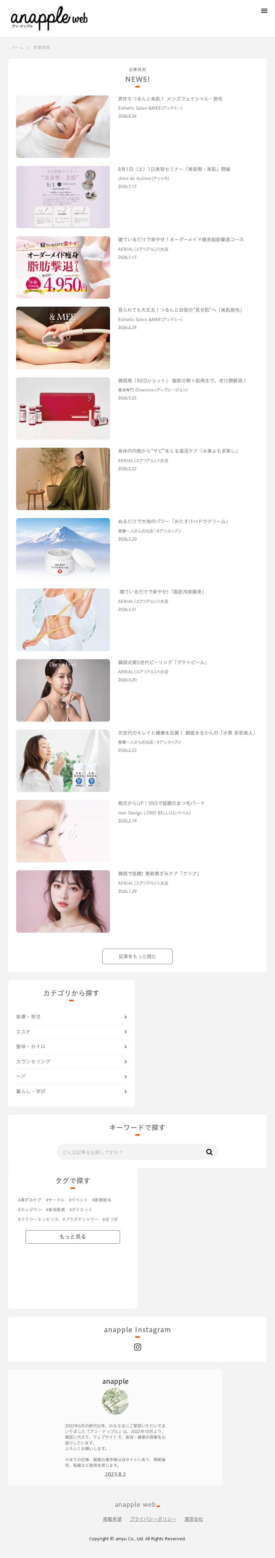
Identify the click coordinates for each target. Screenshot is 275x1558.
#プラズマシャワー (81, 1219)
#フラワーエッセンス (38, 1219)
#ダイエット (81, 1209)
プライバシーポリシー (153, 1519)
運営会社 (193, 1519)
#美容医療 (55, 1209)
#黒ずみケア (30, 1200)
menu (264, 11)
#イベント (78, 1200)
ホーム (17, 47)
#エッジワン (30, 1209)
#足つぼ (110, 1219)
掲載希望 (112, 1519)
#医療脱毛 (102, 1200)
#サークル (55, 1200)
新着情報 (42, 47)
